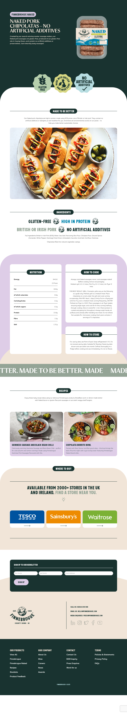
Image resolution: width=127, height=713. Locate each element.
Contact (70, 650)
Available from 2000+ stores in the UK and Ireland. (63, 490)
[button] (11, 432)
